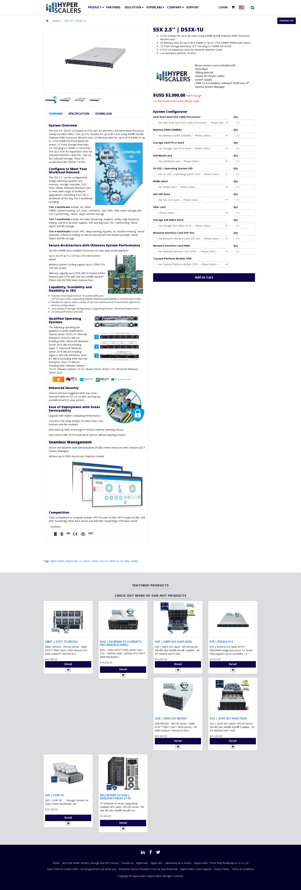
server (86, 561)
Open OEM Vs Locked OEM (62, 869)
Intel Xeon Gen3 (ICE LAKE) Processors (176, 117)
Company (174, 7)
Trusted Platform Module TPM (172, 258)
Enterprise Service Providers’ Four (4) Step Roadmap (148, 869)
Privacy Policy (221, 869)
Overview (56, 114)
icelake (134, 561)
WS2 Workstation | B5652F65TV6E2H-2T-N (115, 796)
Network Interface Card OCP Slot (173, 232)
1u (80, 561)
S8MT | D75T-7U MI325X (61, 642)
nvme (95, 561)
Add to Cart (204, 277)
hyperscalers (57, 561)
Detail (68, 664)
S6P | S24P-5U (54, 795)
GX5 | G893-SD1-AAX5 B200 (173, 642)
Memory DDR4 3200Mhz (167, 129)
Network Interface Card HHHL (171, 245)
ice (121, 561)
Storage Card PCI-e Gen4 (168, 142)
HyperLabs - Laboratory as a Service (170, 863)
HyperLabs (154, 7)
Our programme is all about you (98, 869)
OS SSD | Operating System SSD (173, 168)
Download (103, 114)
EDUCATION (133, 7)
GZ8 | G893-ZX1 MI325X (171, 718)
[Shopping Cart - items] (233, 7)
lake (127, 561)
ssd (101, 561)
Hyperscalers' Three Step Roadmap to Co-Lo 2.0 (221, 863)
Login (223, 7)
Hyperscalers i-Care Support (195, 869)
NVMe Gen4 (160, 181)
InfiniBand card (162, 155)
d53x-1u (114, 561)
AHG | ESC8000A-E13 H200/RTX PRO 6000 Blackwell (121, 643)
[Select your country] (242, 7)
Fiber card (159, 207)
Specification (78, 114)
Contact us (127, 863)
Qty (235, 117)
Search (56, 20)
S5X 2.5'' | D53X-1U (75, 20)
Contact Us (287, 20)
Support (192, 7)
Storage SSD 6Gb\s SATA (168, 220)
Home (56, 863)
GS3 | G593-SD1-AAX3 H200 (228, 718)
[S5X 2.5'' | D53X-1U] (95, 58)
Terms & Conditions (242, 869)
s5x (106, 561)
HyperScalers (154, 876)
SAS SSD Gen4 (161, 194)
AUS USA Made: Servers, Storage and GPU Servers (90, 863)
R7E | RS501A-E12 (221, 642)
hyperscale (72, 561)
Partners (113, 7)
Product (95, 7)
